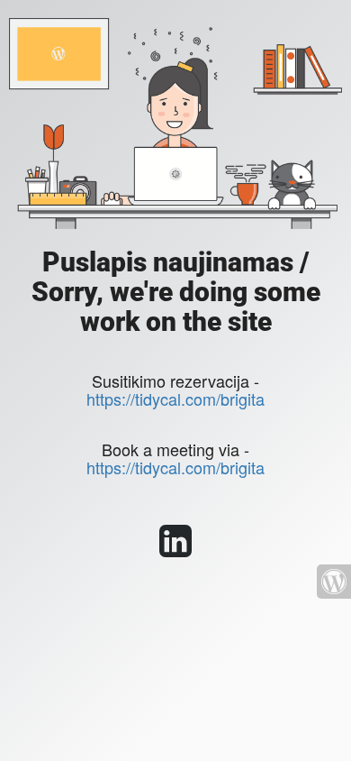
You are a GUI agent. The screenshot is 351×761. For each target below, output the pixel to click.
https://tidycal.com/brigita (175, 398)
